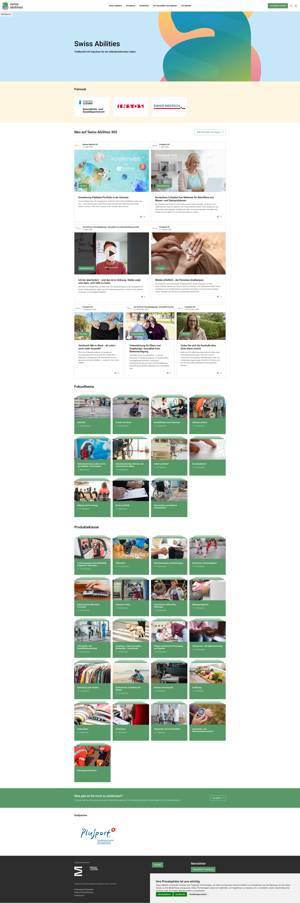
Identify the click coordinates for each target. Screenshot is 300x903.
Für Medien (186, 5)
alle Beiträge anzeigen (208, 132)
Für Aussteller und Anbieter (165, 5)
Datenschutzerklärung (83, 892)
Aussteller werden (278, 5)
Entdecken (144, 5)
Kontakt (157, 865)
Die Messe (130, 5)
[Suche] (291, 5)
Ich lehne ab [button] (180, 894)
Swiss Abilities (115, 5)
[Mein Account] (296, 5)
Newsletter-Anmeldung (203, 869)
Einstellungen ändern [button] (198, 894)
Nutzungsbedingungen (84, 889)
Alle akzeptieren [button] (164, 894)
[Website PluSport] (98, 836)
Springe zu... (6, 14)
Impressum (79, 895)
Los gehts (216, 798)
